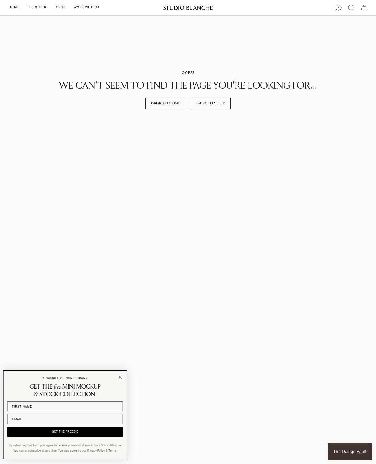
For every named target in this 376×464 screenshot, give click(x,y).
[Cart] (364, 7)
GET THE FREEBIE (67, 431)
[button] (37, 7)
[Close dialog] (122, 377)
